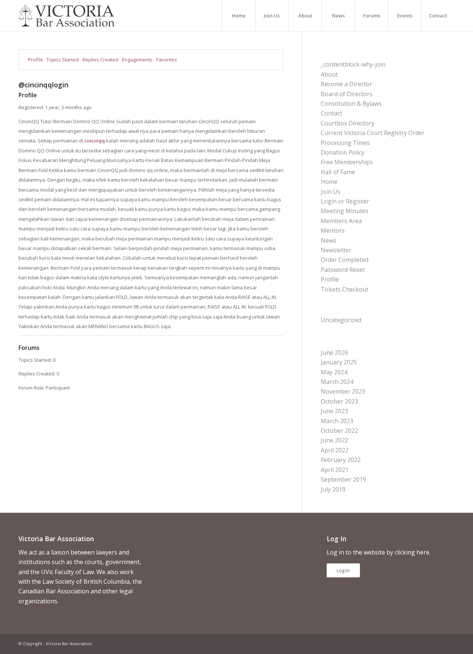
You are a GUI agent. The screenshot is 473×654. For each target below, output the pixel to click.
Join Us (330, 192)
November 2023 (343, 391)
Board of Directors (346, 94)
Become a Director (346, 84)
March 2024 (337, 382)
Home (329, 182)
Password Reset (343, 270)
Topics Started (63, 59)
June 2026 (334, 352)
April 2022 (334, 450)
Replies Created (100, 59)
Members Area (341, 221)
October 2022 (339, 431)
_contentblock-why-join (353, 64)
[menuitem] (238, 15)
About (329, 74)
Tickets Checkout (344, 289)
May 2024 (334, 372)
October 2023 (339, 401)
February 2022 (341, 460)
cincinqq (94, 140)
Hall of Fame (338, 172)
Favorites (166, 59)
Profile (35, 59)
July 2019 (333, 489)
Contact (331, 113)
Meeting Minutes (344, 211)
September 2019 (343, 479)
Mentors (333, 230)
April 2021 (334, 470)
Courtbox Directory (347, 123)
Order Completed (344, 260)
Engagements (137, 59)
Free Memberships (347, 162)
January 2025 (339, 362)
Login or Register (345, 201)
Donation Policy (342, 152)
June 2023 (334, 411)
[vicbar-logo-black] (66, 15)
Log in (343, 570)
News (328, 240)
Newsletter (336, 250)
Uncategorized (341, 320)
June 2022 (334, 440)
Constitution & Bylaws (351, 104)
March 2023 (337, 421)
